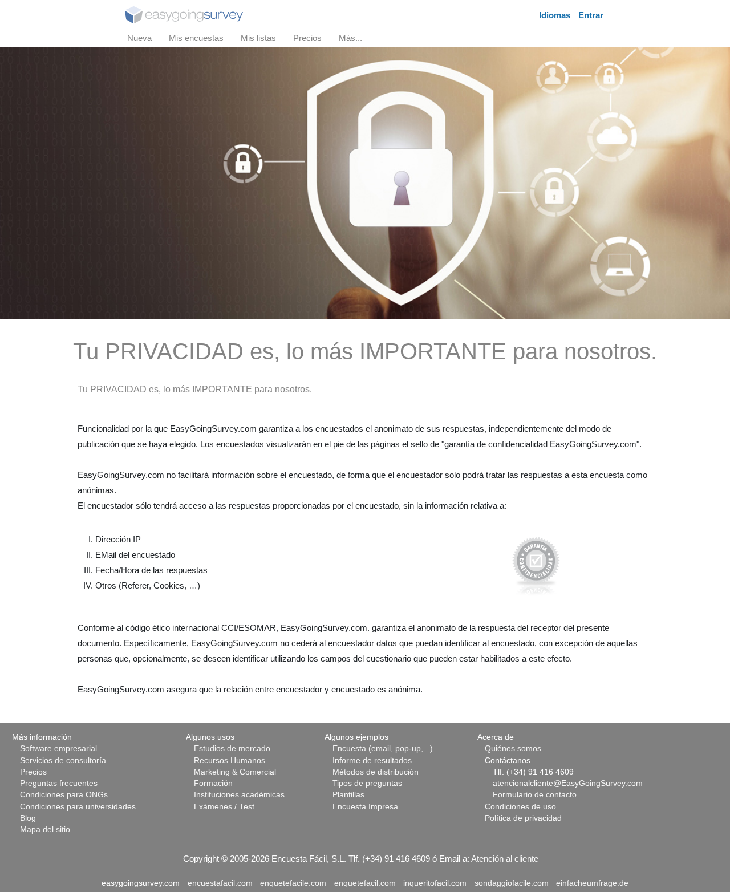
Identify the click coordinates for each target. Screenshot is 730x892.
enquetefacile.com (293, 883)
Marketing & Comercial (235, 772)
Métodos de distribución (375, 772)
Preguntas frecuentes (59, 783)
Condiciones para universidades (78, 806)
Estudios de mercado (232, 748)
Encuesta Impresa (365, 806)
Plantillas (348, 794)
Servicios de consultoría (63, 760)
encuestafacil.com (220, 883)
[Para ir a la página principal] (184, 14)
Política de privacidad (523, 818)
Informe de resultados (372, 760)
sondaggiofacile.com (511, 883)
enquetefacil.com (365, 883)
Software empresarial (58, 748)
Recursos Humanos (229, 760)
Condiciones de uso (520, 806)
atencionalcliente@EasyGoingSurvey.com (568, 783)
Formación (213, 783)
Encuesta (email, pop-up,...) (382, 748)
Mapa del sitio (45, 829)
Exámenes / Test (224, 806)
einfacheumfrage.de (592, 883)
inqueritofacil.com (435, 883)
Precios (33, 772)
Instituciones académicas (239, 794)
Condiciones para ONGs (64, 794)
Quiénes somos (513, 748)
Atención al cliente (504, 858)
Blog (28, 818)
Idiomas (554, 15)
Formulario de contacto (535, 794)
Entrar (590, 15)
